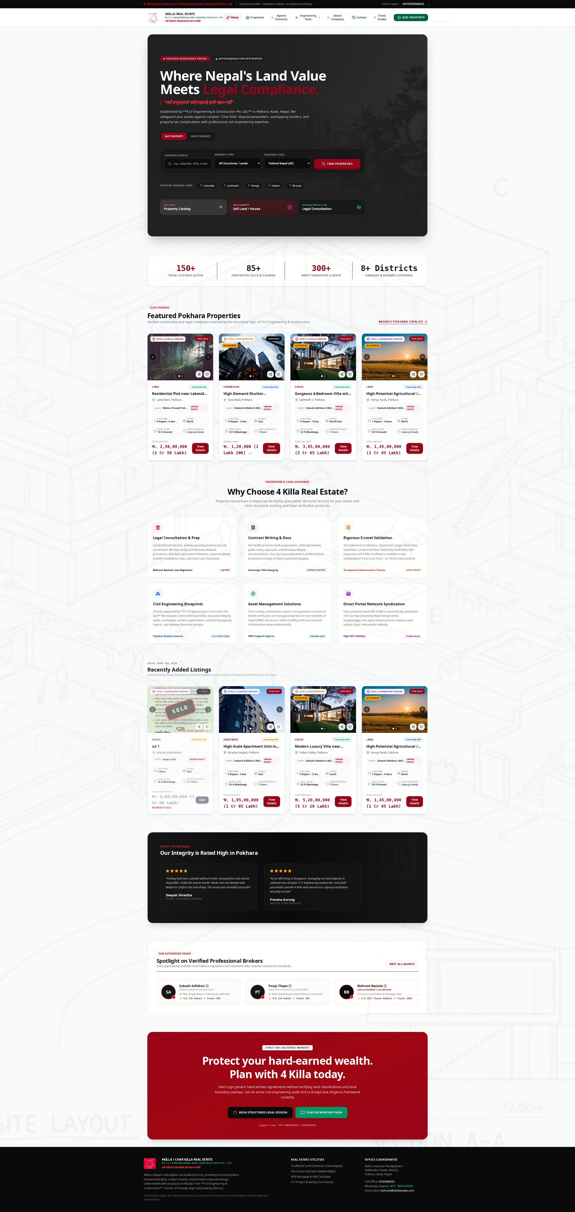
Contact (361, 17)
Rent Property (201, 136)
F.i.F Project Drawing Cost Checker (312, 1182)
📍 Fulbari (274, 185)
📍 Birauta (295, 185)
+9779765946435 (413, 4)
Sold (202, 800)
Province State (274, 154)
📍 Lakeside (207, 185)
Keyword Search (176, 155)
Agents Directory (281, 17)
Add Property (413, 17)
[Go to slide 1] (179, 376)
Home (235, 17)
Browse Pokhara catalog (401, 322)
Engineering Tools (310, 17)
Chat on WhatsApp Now (324, 1112)
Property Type (224, 154)
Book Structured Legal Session (263, 1112)
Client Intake (382, 17)
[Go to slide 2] (181, 376)
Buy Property (174, 136)
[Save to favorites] (207, 374)
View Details (200, 448)
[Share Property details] (199, 374)
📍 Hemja (253, 185)
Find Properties (340, 164)
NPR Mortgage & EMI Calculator (311, 1177)
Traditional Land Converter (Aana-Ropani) (317, 1166)
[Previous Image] (152, 357)
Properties (257, 17)
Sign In (444, 17)
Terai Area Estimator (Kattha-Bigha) (313, 1171)
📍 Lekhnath (231, 185)
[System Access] (429, 4)
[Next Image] (208, 357)
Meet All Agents (402, 964)
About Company (337, 17)
